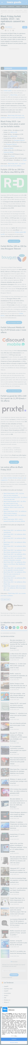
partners (10, 1013)
